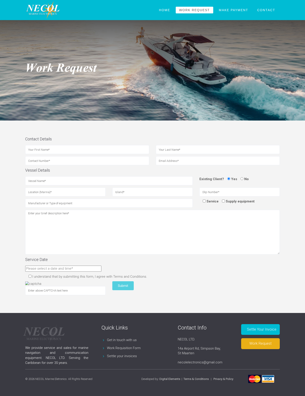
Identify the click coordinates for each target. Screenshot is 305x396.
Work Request (194, 10)
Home (164, 10)
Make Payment (233, 10)
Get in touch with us (122, 340)
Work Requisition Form (124, 348)
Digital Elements (169, 379)
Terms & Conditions (196, 379)
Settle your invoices (122, 356)
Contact (266, 10)
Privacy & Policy (223, 379)
